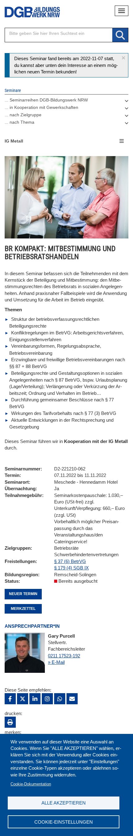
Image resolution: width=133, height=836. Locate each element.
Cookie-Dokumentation (31, 784)
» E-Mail (56, 662)
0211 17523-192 (64, 655)
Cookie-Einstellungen (63, 822)
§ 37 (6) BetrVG (70, 561)
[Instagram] (47, 698)
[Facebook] (10, 698)
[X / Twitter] (22, 698)
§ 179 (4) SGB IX (71, 567)
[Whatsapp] (59, 698)
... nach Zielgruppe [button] (23, 115)
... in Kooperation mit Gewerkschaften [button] (41, 107)
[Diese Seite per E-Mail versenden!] (72, 698)
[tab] (66, 101)
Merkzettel (23, 608)
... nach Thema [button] (19, 122)
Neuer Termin (23, 594)
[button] (123, 58)
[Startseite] (28, 12)
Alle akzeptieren (63, 802)
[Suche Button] (120, 35)
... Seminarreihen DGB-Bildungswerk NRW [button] (46, 100)
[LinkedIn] (35, 698)
